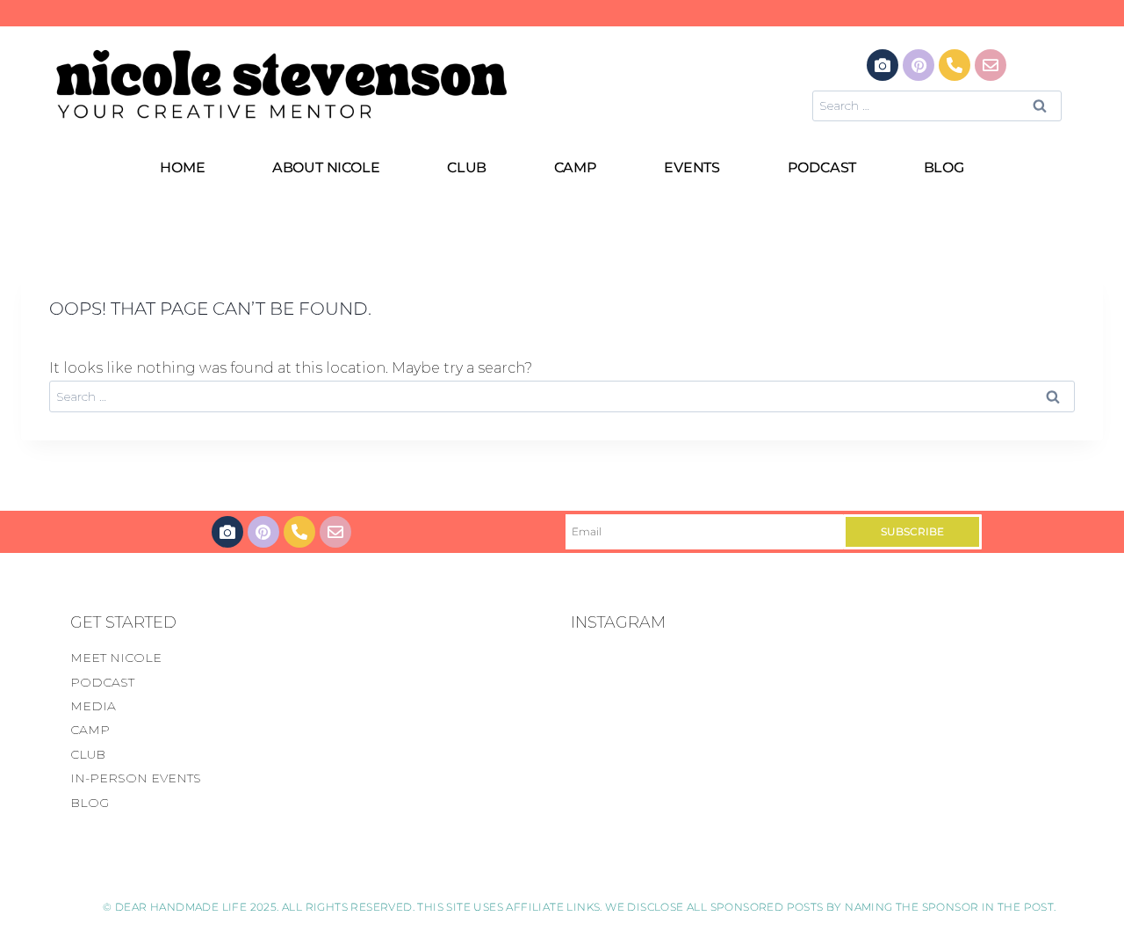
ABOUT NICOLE (326, 167)
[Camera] (882, 65)
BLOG (944, 167)
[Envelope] (990, 65)
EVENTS (692, 167)
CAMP (575, 167)
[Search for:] (937, 105)
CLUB (466, 167)
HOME (182, 167)
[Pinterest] (918, 65)
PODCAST (822, 167)
